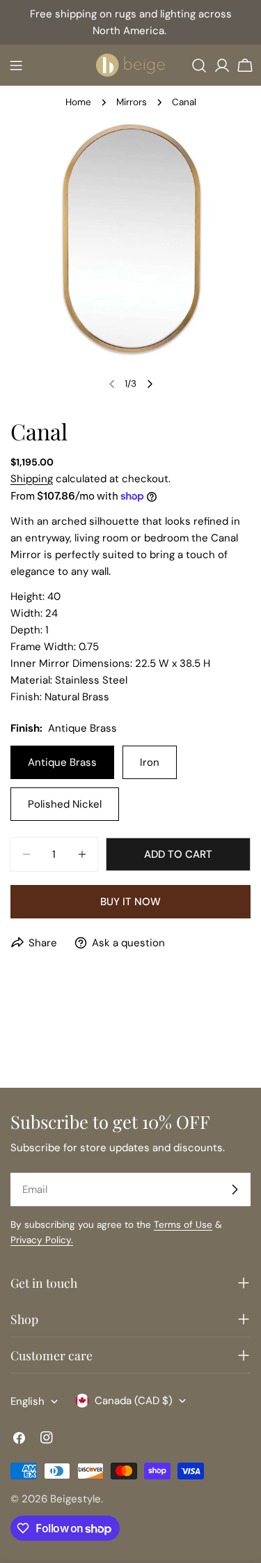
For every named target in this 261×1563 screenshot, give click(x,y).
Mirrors (131, 102)
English (27, 1401)
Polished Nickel (65, 804)
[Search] (199, 65)
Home (78, 102)
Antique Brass (62, 762)
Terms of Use (183, 1225)
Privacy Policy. (41, 1240)
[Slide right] (150, 384)
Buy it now (130, 902)
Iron (149, 762)
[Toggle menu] (16, 65)
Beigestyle (75, 1499)
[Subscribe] (234, 1189)
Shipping (31, 479)
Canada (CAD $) (134, 1401)
